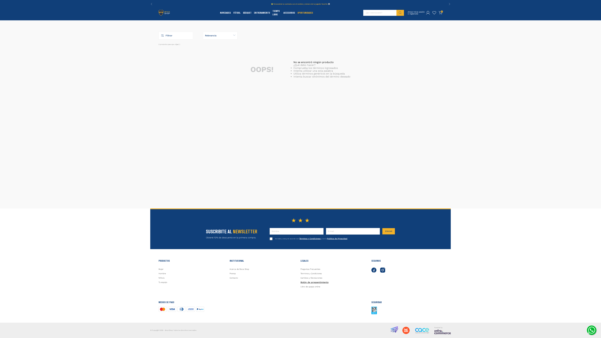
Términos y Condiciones (310, 239)
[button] (176, 35)
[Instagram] (382, 270)
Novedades (225, 12)
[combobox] (383, 13)
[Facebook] (373, 270)
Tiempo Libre (276, 13)
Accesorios (289, 12)
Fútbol (237, 12)
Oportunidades (305, 12)
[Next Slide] (449, 4)
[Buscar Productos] (400, 13)
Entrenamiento (262, 12)
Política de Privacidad (337, 239)
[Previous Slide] (151, 4)
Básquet (247, 12)
